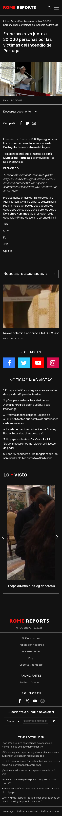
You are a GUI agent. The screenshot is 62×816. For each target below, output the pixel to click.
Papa (13, 21)
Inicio (6, 21)
